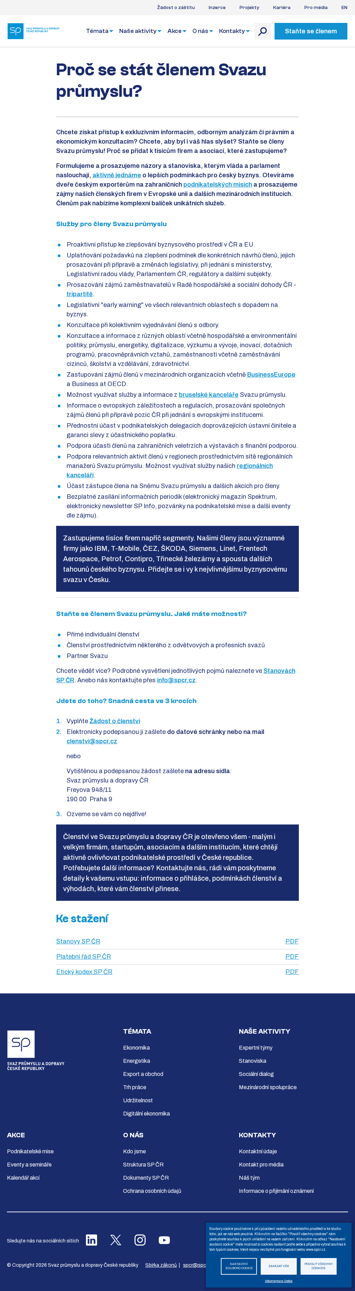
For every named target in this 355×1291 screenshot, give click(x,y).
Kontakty (232, 31)
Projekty (249, 7)
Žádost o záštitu (176, 7)
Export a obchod (143, 1074)
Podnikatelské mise (30, 1151)
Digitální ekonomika (146, 1114)
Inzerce (217, 7)
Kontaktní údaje (258, 1151)
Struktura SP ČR (143, 1165)
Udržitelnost (138, 1100)
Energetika (136, 1061)
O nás (200, 31)
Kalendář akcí (23, 1178)
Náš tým (249, 1178)
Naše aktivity (138, 31)
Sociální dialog (256, 1074)
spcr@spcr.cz (198, 1265)
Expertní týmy (255, 1048)
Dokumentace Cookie (279, 1281)
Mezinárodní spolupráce (268, 1087)
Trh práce (134, 1087)
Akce (174, 31)
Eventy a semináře (29, 1165)
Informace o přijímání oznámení (276, 1191)
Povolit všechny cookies (318, 1266)
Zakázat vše (278, 1266)
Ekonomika (136, 1048)
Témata (97, 31)
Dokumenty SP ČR (146, 1178)
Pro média (316, 7)
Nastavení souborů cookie (239, 1266)
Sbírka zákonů (161, 1265)
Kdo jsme (134, 1151)
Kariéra (282, 7)
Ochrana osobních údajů (152, 1191)
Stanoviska (252, 1061)
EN (344, 7)
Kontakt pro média (261, 1165)
